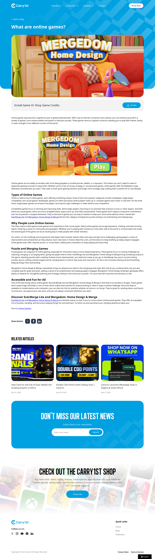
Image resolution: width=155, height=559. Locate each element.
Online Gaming (24, 308)
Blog (117, 530)
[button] (56, 6)
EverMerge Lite (17, 217)
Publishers (120, 534)
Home (118, 527)
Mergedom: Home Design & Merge (43, 217)
